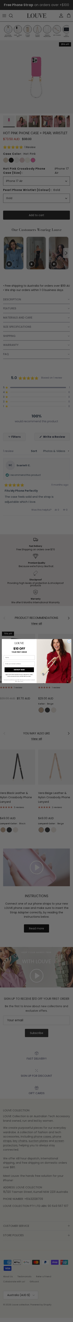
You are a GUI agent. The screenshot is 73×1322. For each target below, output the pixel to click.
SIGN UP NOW (19, 670)
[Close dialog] (68, 641)
